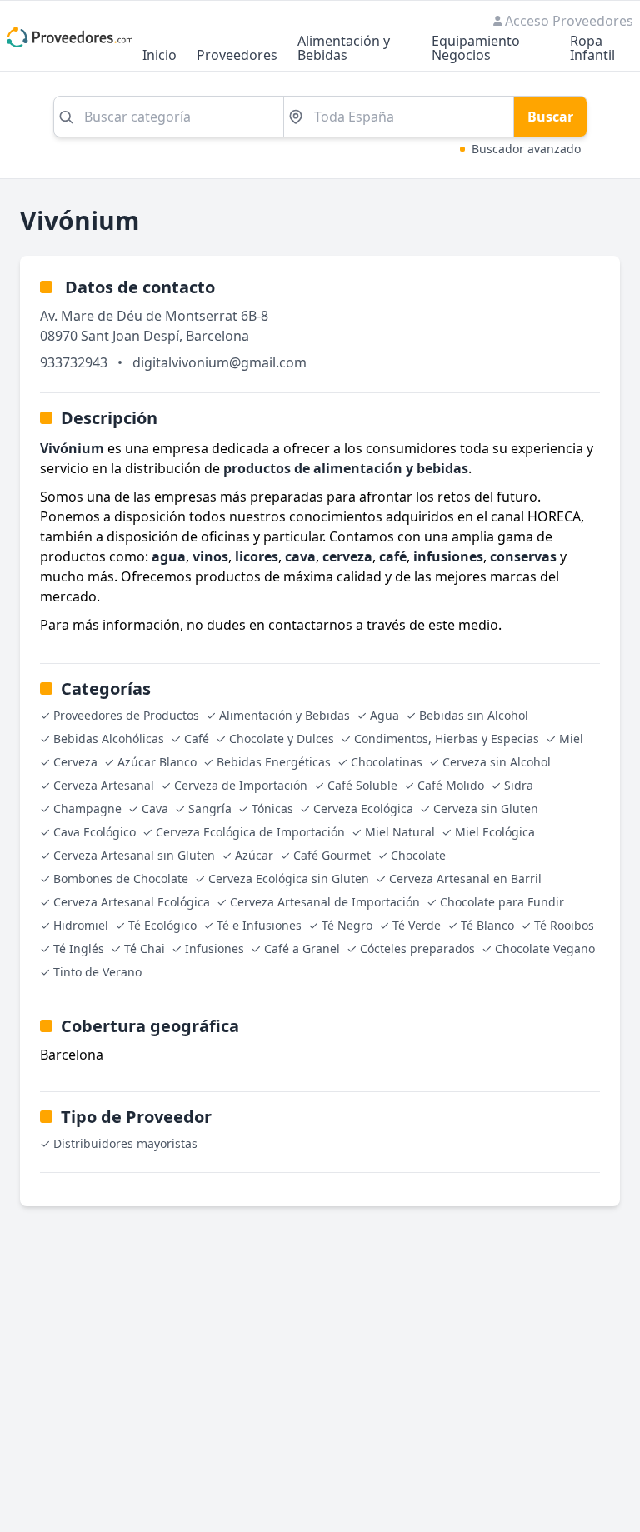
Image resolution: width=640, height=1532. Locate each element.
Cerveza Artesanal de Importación (325, 902)
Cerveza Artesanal (103, 785)
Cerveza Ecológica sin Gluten (288, 878)
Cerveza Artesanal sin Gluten (134, 855)
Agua (384, 715)
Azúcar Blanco (157, 762)
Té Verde (416, 925)
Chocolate (418, 855)
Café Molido (451, 785)
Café (196, 738)
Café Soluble (363, 785)
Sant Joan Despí (130, 336)
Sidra (518, 785)
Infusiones (214, 948)
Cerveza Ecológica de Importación (250, 832)
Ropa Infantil (592, 49)
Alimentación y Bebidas (344, 49)
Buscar (550, 116)
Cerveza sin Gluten (485, 808)
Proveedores (237, 56)
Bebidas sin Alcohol (473, 715)
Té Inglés (78, 948)
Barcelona (217, 336)
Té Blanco (487, 925)
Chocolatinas (386, 762)
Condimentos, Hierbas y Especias (446, 738)
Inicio (159, 56)
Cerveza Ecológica (363, 808)
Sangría (210, 808)
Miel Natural (400, 832)
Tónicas (272, 808)
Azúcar (254, 855)
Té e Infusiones (259, 925)
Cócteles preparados (417, 948)
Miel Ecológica (495, 832)
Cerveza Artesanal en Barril (465, 878)
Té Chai (144, 948)
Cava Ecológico (94, 832)
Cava (155, 808)
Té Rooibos (564, 925)
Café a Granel (302, 948)
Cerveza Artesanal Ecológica (131, 902)
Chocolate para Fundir (502, 902)
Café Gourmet (332, 855)
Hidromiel (80, 925)
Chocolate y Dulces (281, 738)
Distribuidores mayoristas (125, 1143)
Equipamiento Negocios (476, 49)
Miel (571, 738)
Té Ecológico (162, 925)
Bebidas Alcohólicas (108, 738)
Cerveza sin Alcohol (496, 762)
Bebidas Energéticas (274, 762)
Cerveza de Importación (241, 785)
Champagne (87, 808)
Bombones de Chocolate (120, 878)
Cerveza (75, 762)
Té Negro (347, 925)
